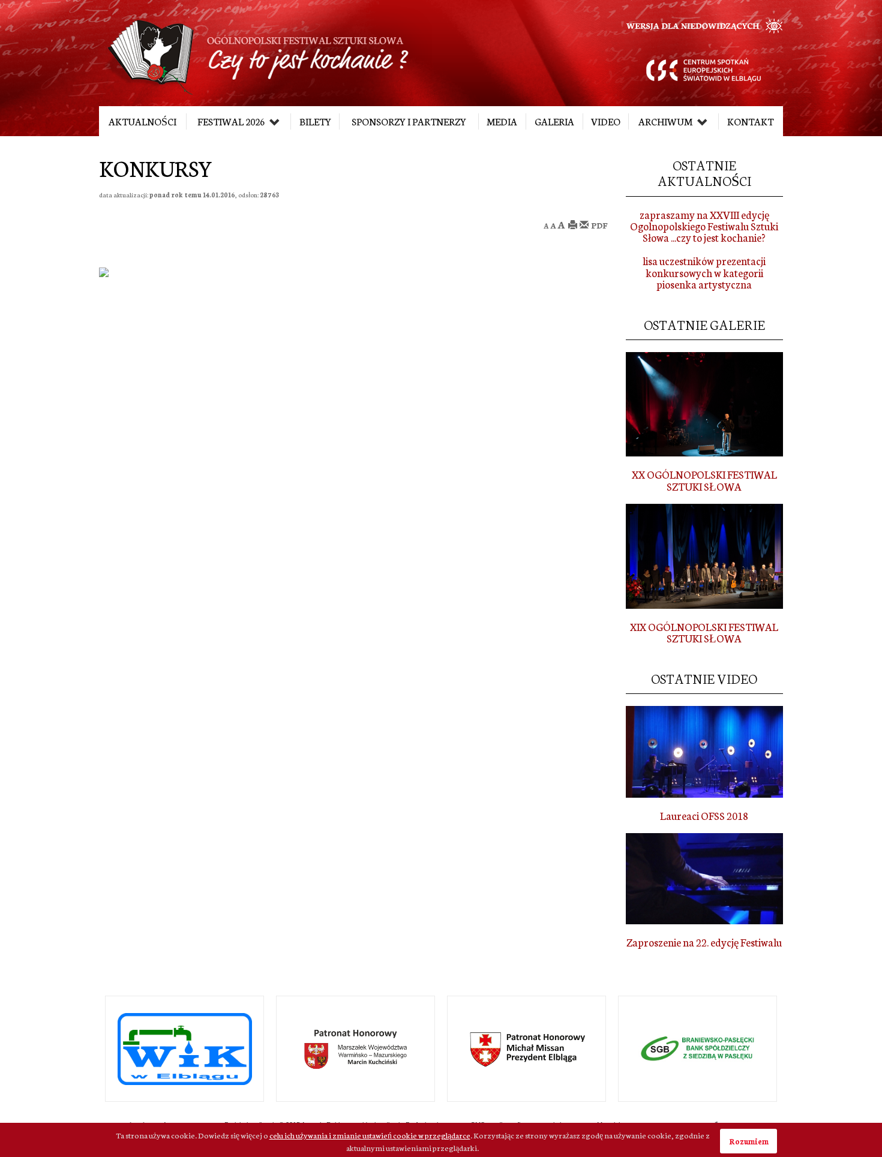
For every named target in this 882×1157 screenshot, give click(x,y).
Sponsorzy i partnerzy (409, 121)
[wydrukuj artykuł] (572, 225)
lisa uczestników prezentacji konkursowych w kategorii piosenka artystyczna (704, 272)
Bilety (315, 121)
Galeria (554, 121)
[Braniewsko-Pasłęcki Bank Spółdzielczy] (609, 1049)
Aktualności (142, 121)
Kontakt (750, 121)
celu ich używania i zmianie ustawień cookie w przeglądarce (369, 1134)
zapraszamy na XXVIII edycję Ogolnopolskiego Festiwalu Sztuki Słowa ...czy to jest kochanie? (704, 226)
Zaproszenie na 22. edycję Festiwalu (704, 942)
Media (502, 121)
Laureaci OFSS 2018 (704, 815)
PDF (599, 225)
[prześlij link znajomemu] (584, 225)
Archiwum (666, 121)
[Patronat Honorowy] (267, 1049)
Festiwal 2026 (231, 121)
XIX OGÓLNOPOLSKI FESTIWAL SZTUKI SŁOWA (704, 632)
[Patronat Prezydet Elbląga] (438, 1049)
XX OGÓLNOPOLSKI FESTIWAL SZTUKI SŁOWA (704, 479)
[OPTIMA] (780, 1049)
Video (605, 121)
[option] (267, 1049)
